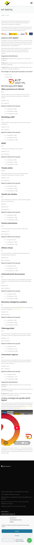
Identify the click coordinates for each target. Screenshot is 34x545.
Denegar (17, 535)
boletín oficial (23, 408)
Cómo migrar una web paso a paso (10, 494)
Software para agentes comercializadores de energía (14, 491)
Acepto (17, 531)
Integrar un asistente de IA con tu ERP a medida (13, 506)
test (20, 448)
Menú (31, 3)
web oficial (28, 406)
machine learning (16, 309)
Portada (2, 15)
